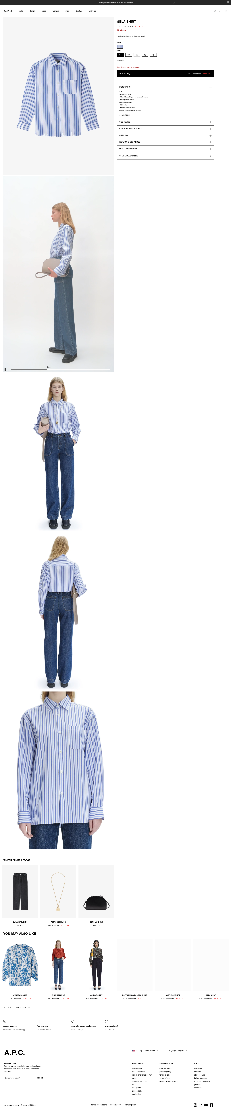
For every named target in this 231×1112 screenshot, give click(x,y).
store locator (199, 1075)
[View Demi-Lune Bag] (96, 891)
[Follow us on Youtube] (206, 1105)
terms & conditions (99, 1105)
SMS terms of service (168, 1081)
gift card (197, 1085)
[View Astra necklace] (58, 891)
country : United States (146, 1051)
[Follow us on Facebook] (211, 1105)
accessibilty (137, 1091)
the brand (198, 1069)
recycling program (202, 1081)
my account (137, 1069)
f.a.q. (134, 1085)
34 (120, 55)
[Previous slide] (4, 891)
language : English (177, 1051)
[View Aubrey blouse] (20, 965)
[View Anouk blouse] (58, 965)
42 (153, 55)
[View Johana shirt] (96, 965)
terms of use (164, 1078)
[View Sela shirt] (211, 965)
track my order (138, 1072)
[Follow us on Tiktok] (200, 1105)
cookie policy (115, 1105)
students (197, 1088)
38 (137, 55)
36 (129, 55)
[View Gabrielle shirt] (173, 965)
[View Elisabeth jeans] (20, 891)
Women (126, 2)
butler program (200, 1078)
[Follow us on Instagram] (195, 1105)
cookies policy (165, 1069)
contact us (136, 1094)
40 (145, 55)
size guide (136, 1088)
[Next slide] (226, 891)
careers (197, 1072)
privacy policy (165, 1072)
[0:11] (63, 369)
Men (131, 2)
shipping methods (139, 1081)
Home (6, 1008)
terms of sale (164, 1075)
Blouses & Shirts (15, 1008)
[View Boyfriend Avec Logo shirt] (135, 965)
